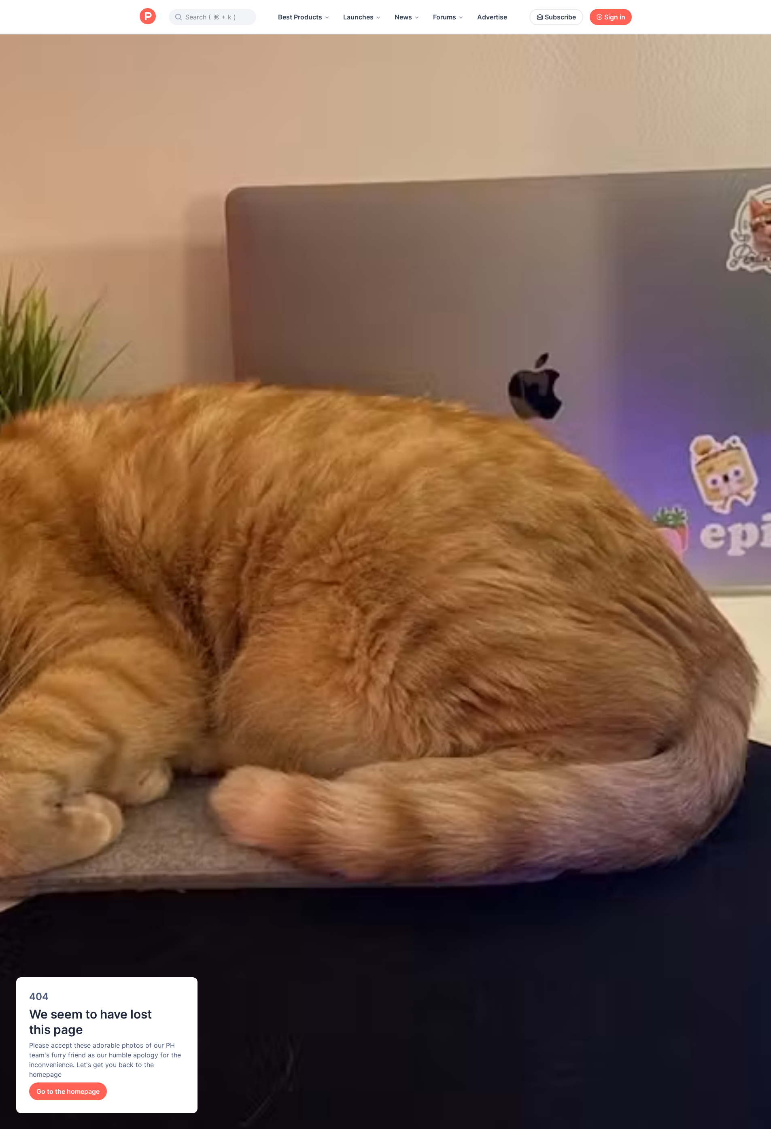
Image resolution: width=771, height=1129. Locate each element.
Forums (444, 17)
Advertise (492, 17)
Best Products (300, 17)
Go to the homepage (68, 1091)
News (403, 17)
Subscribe (560, 17)
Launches (358, 17)
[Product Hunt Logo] (148, 16)
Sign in (614, 17)
